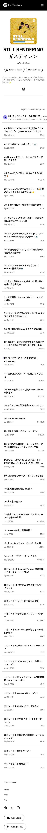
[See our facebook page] (5, 807)
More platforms (34, 70)
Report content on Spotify (33, 109)
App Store (16, 817)
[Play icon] (5, 117)
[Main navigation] (42, 5)
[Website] (23, 89)
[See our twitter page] (12, 807)
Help (5, 800)
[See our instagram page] (18, 807)
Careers (6, 790)
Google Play (17, 826)
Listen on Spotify (15, 70)
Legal (6, 795)
